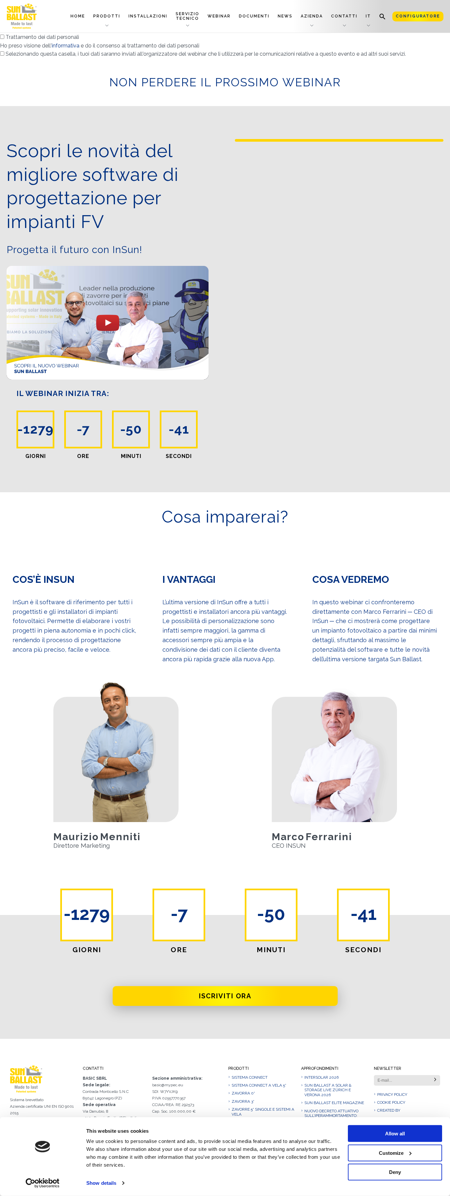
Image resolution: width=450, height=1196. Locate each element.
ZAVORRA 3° (243, 1101)
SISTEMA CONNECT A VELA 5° (259, 1085)
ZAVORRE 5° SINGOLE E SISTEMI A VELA (263, 1111)
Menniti (120, 836)
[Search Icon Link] (382, 16)
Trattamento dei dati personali (99, 41)
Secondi (179, 456)
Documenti (254, 16)
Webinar (219, 16)
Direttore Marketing (81, 846)
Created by (388, 1110)
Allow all (395, 1133)
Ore (83, 456)
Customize (391, 1152)
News (285, 16)
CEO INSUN (289, 846)
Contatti (344, 16)
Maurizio (76, 836)
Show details (101, 1183)
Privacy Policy (392, 1094)
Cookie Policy (391, 1102)
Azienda (312, 16)
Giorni (35, 456)
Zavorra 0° (243, 1093)
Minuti (131, 456)
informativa (65, 46)
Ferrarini (329, 836)
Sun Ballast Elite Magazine (334, 1102)
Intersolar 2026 (321, 1077)
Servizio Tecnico (187, 16)
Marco (288, 836)
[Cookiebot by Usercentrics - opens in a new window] (42, 1183)
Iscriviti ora (225, 996)
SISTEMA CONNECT (249, 1077)
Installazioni (147, 16)
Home (77, 16)
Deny (395, 1172)
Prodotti (106, 16)
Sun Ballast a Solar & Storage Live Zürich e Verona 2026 (328, 1090)
